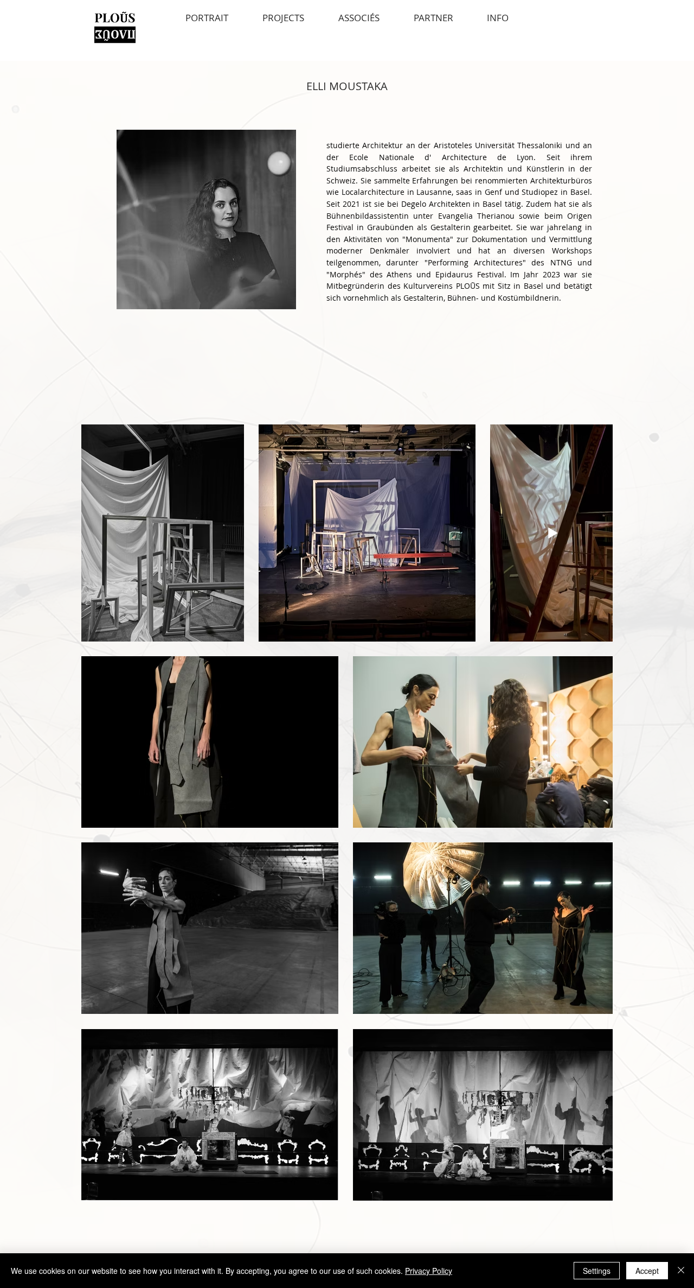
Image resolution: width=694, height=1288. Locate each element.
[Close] (680, 1270)
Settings (597, 1270)
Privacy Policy (428, 1270)
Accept (647, 1270)
